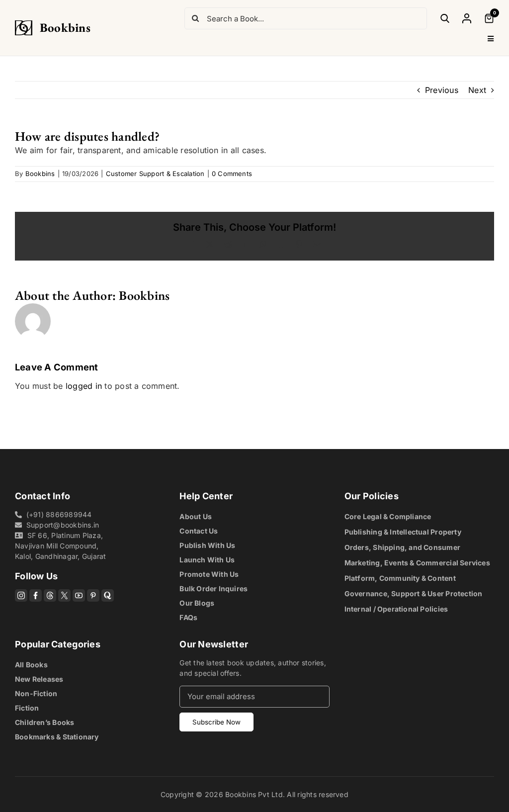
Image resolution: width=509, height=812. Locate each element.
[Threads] (50, 595)
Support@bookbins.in (62, 525)
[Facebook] (35, 595)
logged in (84, 386)
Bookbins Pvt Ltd (254, 794)
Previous (441, 90)
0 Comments (232, 174)
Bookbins (65, 27)
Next (477, 90)
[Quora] (107, 595)
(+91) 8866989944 (59, 514)
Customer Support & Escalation (155, 174)
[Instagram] (21, 595)
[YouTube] (79, 595)
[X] (64, 595)
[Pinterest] (93, 595)
